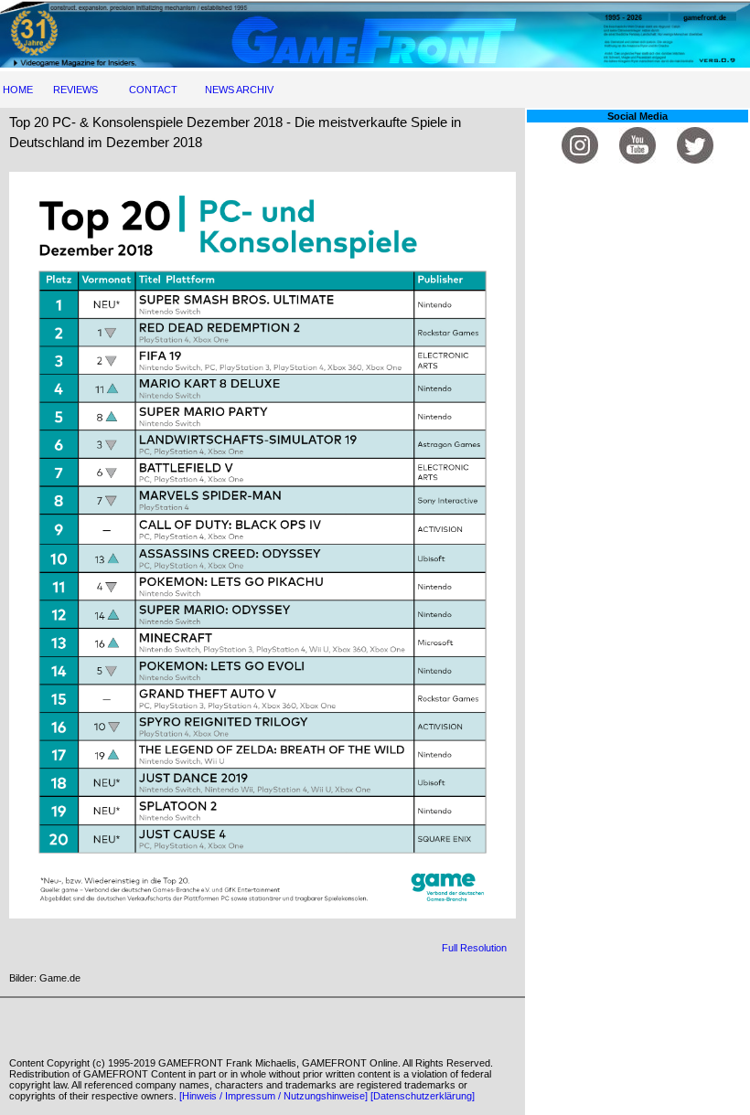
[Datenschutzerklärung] (422, 1095)
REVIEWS (75, 89)
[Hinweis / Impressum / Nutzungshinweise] (273, 1095)
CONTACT (153, 89)
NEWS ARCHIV (239, 89)
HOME (18, 89)
